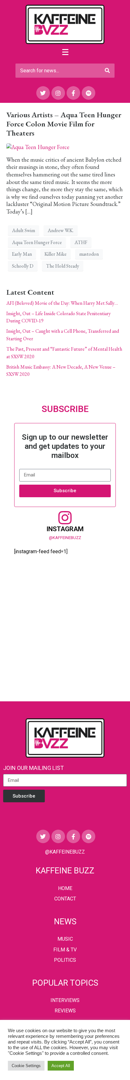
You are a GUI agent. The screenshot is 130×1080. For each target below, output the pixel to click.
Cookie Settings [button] (26, 1065)
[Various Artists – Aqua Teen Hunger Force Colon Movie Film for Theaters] (37, 146)
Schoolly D (22, 266)
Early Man (22, 254)
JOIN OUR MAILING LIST (33, 768)
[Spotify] (88, 93)
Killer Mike (55, 254)
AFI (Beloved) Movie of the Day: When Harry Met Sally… (62, 303)
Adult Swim (23, 230)
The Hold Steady (62, 266)
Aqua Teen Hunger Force (37, 242)
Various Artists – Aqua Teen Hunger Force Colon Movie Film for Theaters (63, 124)
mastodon (89, 254)
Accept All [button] (60, 1065)
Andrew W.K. (61, 230)
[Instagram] (58, 93)
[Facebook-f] (73, 93)
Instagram (65, 529)
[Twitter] (43, 93)
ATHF (80, 242)
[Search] (107, 71)
